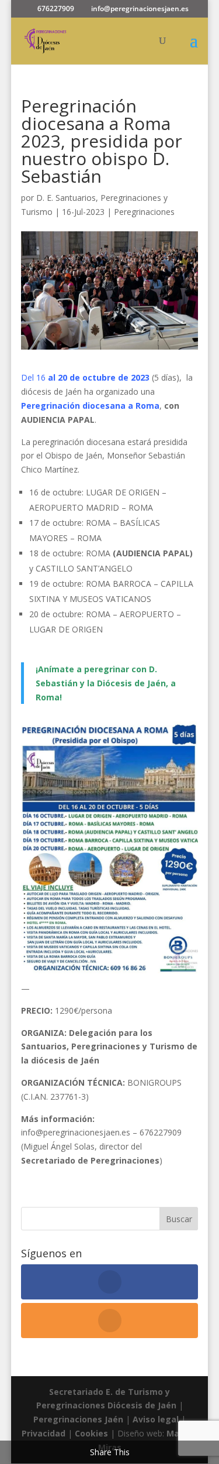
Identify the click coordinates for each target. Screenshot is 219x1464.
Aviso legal (156, 1419)
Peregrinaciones (144, 211)
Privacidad (45, 1433)
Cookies (92, 1433)
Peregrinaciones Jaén (78, 1419)
